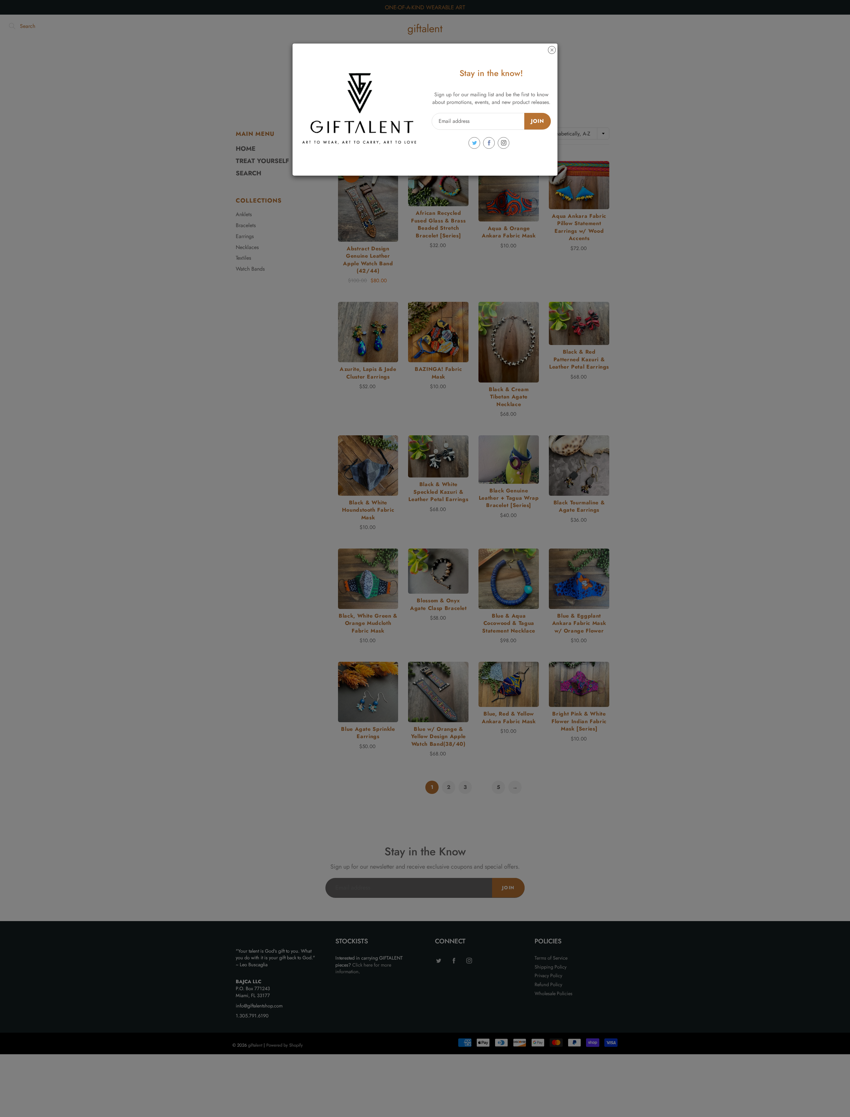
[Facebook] (489, 143)
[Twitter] (474, 143)
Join (537, 121)
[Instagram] (503, 143)
